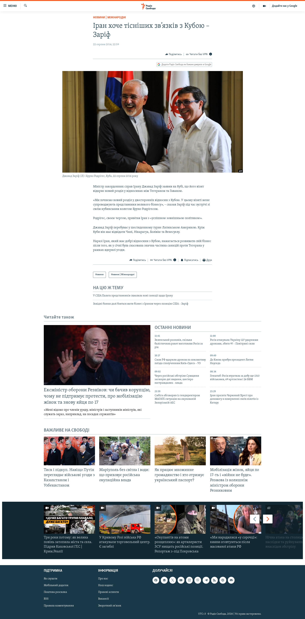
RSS (46, 598)
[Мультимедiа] (264, 6)
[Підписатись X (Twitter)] (172, 580)
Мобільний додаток (56, 585)
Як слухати (50, 578)
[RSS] (214, 580)
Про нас (103, 578)
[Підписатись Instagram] (189, 580)
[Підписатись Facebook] (155, 580)
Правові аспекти (108, 592)
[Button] (173, 54)
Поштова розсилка (55, 592)
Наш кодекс (105, 585)
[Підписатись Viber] (197, 580)
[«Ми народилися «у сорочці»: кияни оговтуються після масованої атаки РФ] (235, 519)
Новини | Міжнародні (109, 17)
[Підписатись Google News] (164, 580)
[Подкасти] (253, 6)
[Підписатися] (231, 580)
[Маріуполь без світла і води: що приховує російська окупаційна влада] (124, 451)
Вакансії (103, 598)
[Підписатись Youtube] (181, 580)
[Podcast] (222, 580)
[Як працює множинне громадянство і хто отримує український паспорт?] (180, 451)
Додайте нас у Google (284, 6)
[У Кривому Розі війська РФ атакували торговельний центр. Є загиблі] (124, 519)
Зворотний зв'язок (109, 605)
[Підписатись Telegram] (206, 580)
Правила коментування (59, 605)
